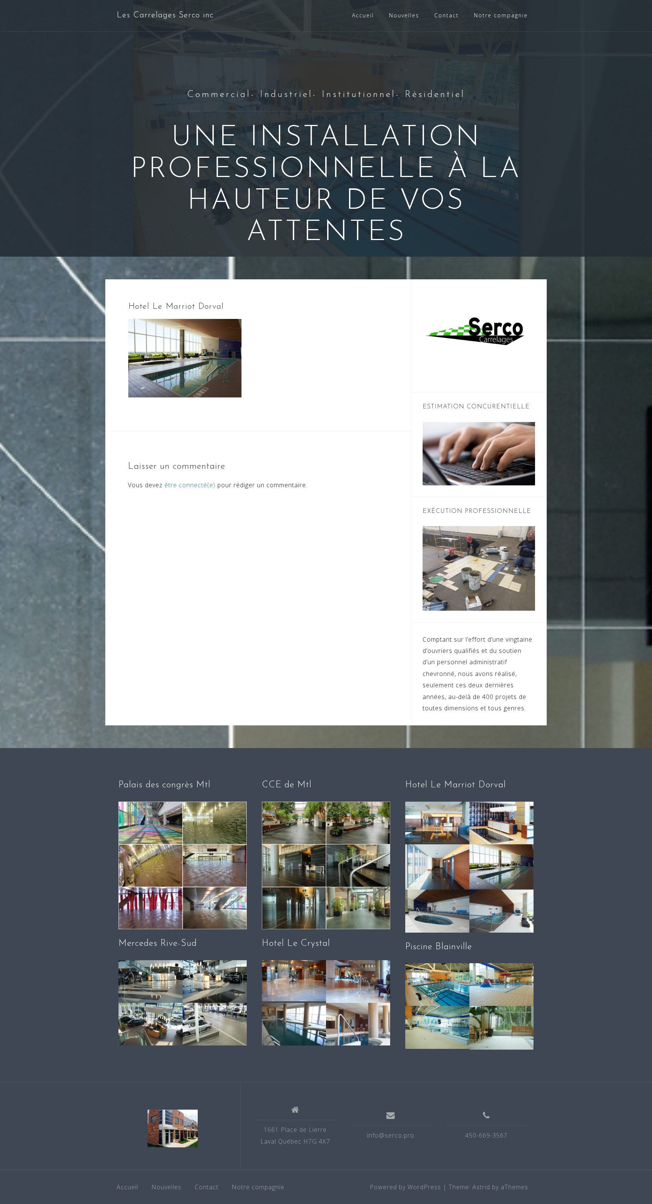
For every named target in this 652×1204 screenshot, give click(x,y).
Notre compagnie (501, 15)
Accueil (363, 15)
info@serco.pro (390, 1135)
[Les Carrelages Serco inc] (173, 1128)
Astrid (481, 1187)
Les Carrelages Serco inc (165, 15)
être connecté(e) (190, 485)
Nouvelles (404, 15)
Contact (446, 15)
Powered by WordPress (405, 1187)
